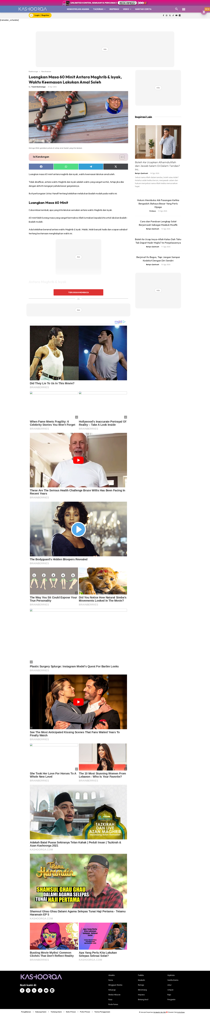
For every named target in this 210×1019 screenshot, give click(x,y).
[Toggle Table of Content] (120, 157)
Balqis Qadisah (141, 173)
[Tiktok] (173, 15)
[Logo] (32, 9)
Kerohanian (46, 71)
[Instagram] (166, 15)
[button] (176, 9)
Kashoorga (33, 71)
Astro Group (181, 1012)
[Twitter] (170, 15)
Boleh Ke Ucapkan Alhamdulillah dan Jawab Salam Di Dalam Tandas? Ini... (157, 166)
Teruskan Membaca (78, 292)
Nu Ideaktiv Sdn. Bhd (160, 1012)
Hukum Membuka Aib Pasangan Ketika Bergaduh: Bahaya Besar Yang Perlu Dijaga (158, 203)
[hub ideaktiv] (183, 8)
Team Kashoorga (38, 87)
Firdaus (152, 211)
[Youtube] (176, 15)
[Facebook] (163, 15)
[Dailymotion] (179, 15)
